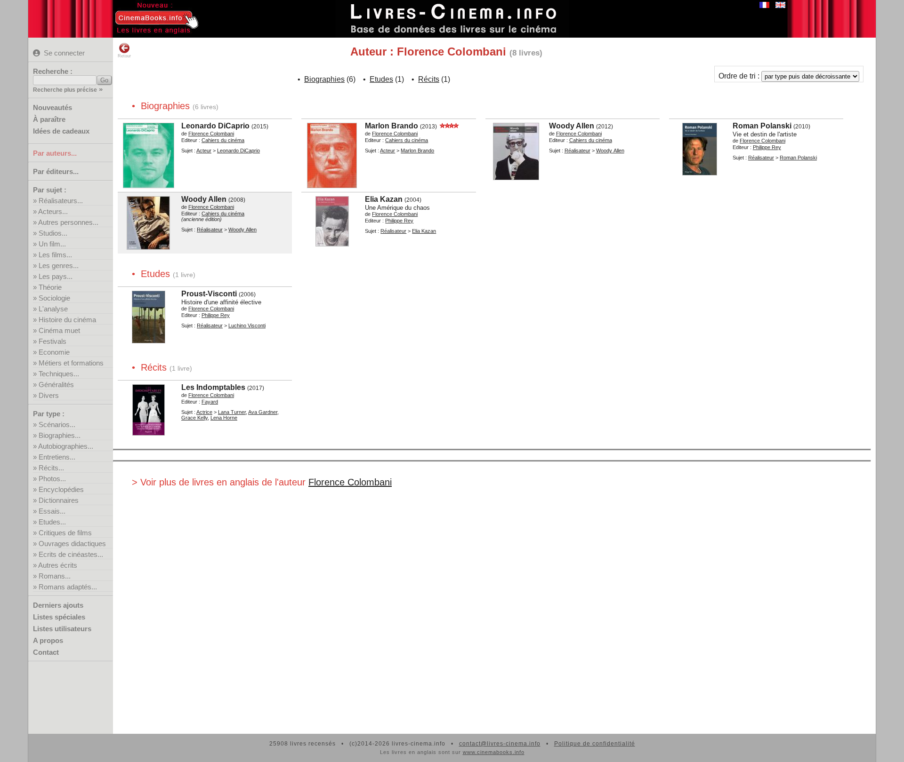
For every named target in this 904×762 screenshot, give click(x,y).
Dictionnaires (59, 500)
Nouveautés (52, 107)
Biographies (324, 79)
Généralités (56, 385)
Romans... (55, 576)
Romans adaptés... (68, 587)
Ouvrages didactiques (72, 544)
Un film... (52, 244)
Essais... (52, 511)
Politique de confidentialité (594, 743)
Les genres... (59, 266)
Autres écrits (57, 565)
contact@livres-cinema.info (500, 743)
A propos (48, 640)
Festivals (52, 341)
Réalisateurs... (61, 201)
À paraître (49, 119)
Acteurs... (53, 211)
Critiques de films (65, 533)
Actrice (204, 412)
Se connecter (64, 53)
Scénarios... (57, 425)
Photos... (52, 479)
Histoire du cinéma (67, 320)
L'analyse (53, 309)
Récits (428, 79)
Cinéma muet (59, 330)
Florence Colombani (350, 482)
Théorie (50, 287)
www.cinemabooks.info (494, 752)
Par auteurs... (55, 153)
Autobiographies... (65, 446)
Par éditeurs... (56, 171)
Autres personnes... (68, 222)
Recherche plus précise (65, 90)
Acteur (203, 150)
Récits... (51, 468)
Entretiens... (57, 457)
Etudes (381, 79)
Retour (124, 56)
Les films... (55, 255)
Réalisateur (577, 150)
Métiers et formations (71, 363)
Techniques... (59, 374)
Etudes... (52, 522)
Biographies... (60, 435)
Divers (49, 395)
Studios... (53, 233)
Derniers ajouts (58, 605)
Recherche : (53, 71)
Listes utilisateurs (62, 629)
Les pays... (56, 276)
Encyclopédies (61, 489)
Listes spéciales (59, 617)
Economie (54, 352)
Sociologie (54, 298)
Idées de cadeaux (61, 131)
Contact (46, 652)
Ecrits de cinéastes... (71, 554)
